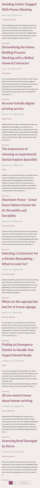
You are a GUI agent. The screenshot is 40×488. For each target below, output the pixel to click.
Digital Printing (7, 119)
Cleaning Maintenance (9, 19)
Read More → (6, 43)
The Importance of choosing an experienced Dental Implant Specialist (19, 154)
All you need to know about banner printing (17, 397)
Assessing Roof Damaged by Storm (19, 443)
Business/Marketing (8, 317)
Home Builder (6, 73)
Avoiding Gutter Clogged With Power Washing (19, 6)
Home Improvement (8, 226)
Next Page (25, 483)
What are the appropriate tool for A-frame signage (20, 304)
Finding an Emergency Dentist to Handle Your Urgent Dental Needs (18, 350)
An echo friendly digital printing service (18, 105)
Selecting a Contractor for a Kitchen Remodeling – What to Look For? (20, 258)
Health (4, 169)
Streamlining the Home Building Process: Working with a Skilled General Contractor (18, 55)
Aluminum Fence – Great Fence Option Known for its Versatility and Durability (19, 207)
